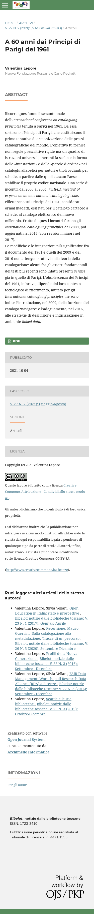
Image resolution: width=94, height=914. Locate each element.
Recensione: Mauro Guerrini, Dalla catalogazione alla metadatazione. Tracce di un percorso (47, 633)
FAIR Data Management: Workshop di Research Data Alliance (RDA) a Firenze (50, 678)
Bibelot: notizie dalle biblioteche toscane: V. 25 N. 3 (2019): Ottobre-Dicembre (46, 709)
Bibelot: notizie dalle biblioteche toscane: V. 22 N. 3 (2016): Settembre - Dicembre (46, 663)
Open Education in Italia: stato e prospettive (47, 611)
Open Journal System (26, 739)
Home (10, 23)
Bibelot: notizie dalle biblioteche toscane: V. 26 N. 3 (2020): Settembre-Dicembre (51, 646)
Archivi (26, 23)
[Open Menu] (5, 5)
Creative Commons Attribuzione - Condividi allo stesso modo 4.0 (45, 491)
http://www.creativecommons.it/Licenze (37, 569)
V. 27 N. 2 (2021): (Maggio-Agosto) (33, 28)
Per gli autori (18, 784)
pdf (16, 341)
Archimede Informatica (28, 752)
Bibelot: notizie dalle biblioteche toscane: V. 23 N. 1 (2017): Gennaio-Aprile (51, 621)
